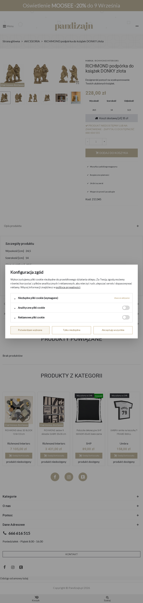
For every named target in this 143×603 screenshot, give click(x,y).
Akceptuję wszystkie (113, 329)
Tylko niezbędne (71, 329)
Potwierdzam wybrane (30, 329)
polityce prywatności (68, 287)
